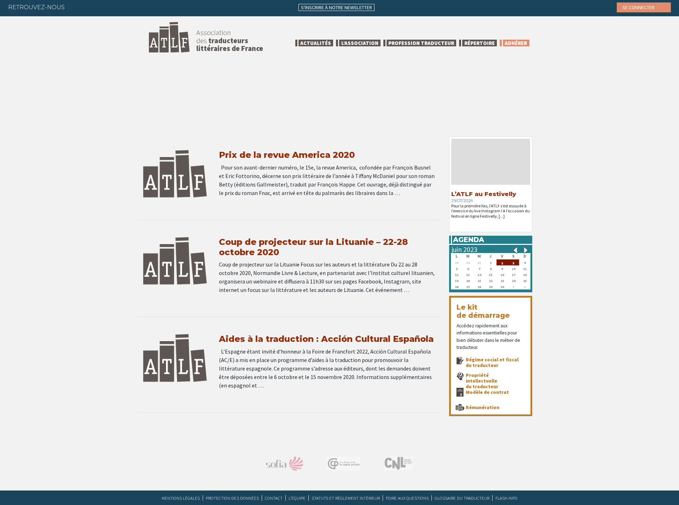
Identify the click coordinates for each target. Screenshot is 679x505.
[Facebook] (76, 7)
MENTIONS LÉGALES (181, 498)
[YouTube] (131, 7)
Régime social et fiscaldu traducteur (492, 362)
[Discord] (145, 7)
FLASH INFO (506, 498)
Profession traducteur (421, 43)
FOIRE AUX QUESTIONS (407, 498)
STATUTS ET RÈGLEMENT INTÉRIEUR (346, 498)
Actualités (315, 43)
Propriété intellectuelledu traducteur (482, 381)
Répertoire (479, 43)
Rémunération (482, 407)
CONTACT (274, 498)
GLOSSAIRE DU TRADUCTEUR (462, 498)
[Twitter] (90, 7)
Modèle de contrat (487, 392)
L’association (359, 43)
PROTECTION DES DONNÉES (232, 498)
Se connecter (639, 7)
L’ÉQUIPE (297, 498)
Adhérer (516, 43)
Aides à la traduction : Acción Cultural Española (326, 339)
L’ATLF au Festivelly (483, 193)
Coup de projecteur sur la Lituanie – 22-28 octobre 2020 (313, 247)
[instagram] (118, 7)
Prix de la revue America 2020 (287, 155)
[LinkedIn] (104, 7)
